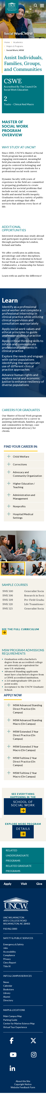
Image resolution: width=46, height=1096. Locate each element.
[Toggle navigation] (42, 6)
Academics (18, 42)
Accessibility (9, 951)
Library (6, 993)
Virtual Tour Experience (15, 1027)
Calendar (7, 985)
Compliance (9, 955)
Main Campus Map (12, 1016)
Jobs (5, 948)
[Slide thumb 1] (13, 568)
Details (23, 828)
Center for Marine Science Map (19, 1023)
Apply (7, 883)
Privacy (7, 959)
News (6, 982)
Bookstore (8, 989)
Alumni (6, 996)
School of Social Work (23, 803)
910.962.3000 (10, 928)
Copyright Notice (23, 1084)
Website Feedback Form (23, 1087)
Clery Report (9, 962)
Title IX (7, 966)
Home (7, 42)
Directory (8, 1000)
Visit (24, 883)
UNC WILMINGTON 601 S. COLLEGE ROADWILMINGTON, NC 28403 (16, 920)
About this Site (23, 1081)
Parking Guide (10, 1019)
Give (39, 883)
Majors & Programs (14, 46)
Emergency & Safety (13, 944)
